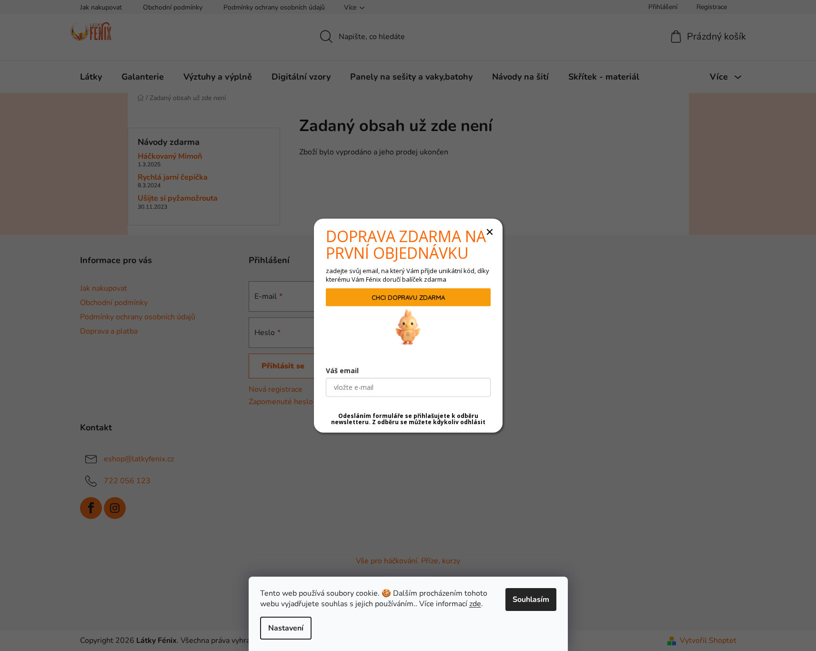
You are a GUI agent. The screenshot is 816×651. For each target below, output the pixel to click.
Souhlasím (531, 599)
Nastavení (285, 628)
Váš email (342, 370)
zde (475, 604)
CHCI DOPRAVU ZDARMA (408, 297)
